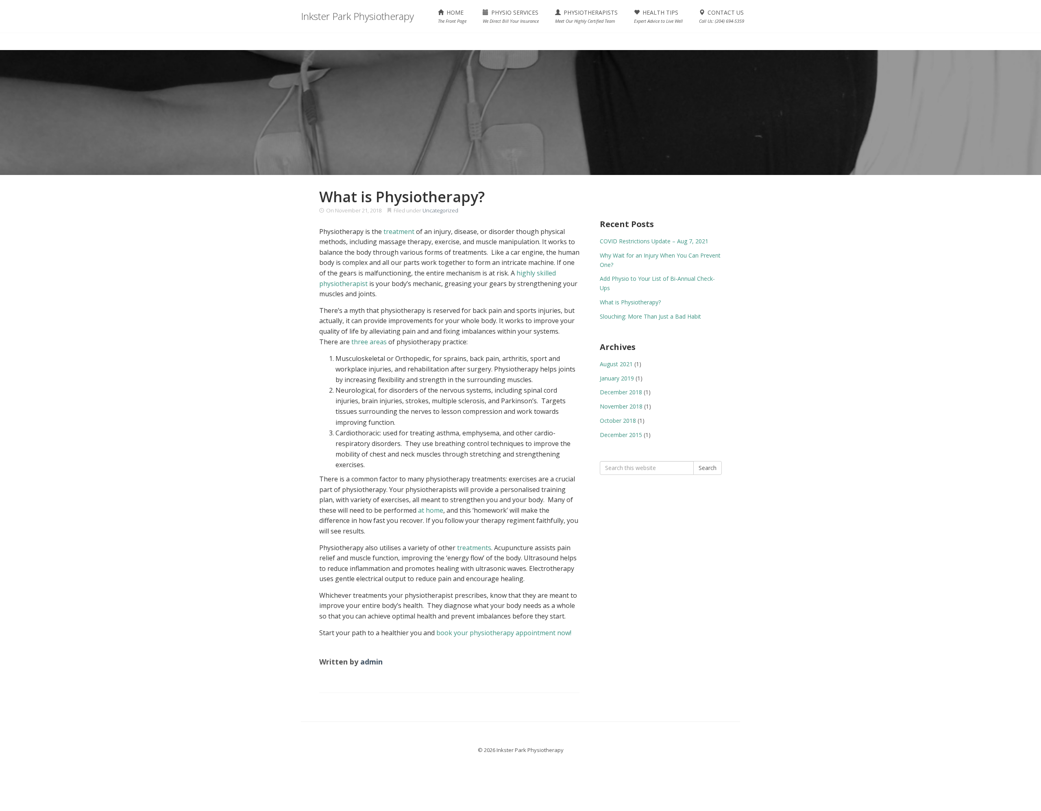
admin (371, 662)
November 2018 (621, 406)
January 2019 (617, 378)
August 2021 (616, 364)
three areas (369, 341)
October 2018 (618, 420)
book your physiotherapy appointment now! (503, 632)
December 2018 (621, 392)
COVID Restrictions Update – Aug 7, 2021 (654, 241)
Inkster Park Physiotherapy (357, 16)
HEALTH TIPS (658, 16)
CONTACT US (721, 16)
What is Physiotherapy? (630, 302)
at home (430, 510)
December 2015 (621, 435)
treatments (474, 547)
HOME (452, 16)
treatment (398, 231)
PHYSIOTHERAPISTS (586, 16)
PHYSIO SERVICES (511, 16)
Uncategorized (440, 210)
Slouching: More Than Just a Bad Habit (650, 316)
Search (708, 468)
